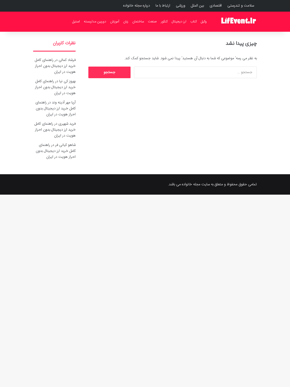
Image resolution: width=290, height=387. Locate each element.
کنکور (164, 21)
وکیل (204, 21)
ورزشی (180, 6)
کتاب (193, 21)
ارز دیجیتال (179, 21)
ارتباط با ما (162, 6)
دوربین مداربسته (95, 21)
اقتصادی (216, 6)
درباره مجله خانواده (136, 6)
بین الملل (197, 6)
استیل (76, 21)
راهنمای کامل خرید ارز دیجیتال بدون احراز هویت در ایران (55, 66)
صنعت (152, 21)
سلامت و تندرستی (240, 6)
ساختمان (138, 21)
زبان (125, 21)
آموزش (114, 21)
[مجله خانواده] (238, 21)
